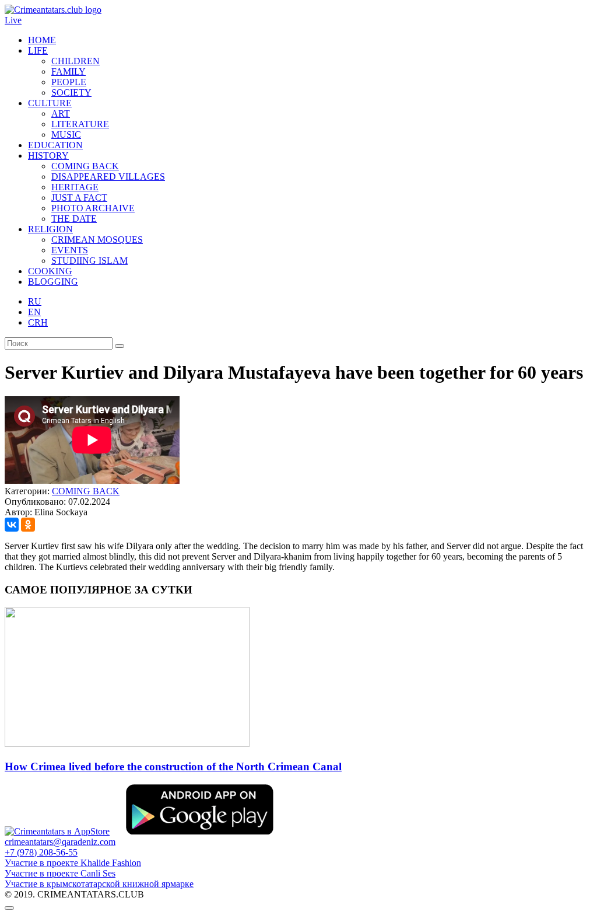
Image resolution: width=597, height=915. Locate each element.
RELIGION (50, 229)
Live (13, 20)
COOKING (50, 271)
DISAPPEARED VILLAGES (108, 176)
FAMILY (68, 71)
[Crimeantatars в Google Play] (199, 831)
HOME (42, 40)
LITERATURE (80, 124)
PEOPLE (68, 82)
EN (34, 312)
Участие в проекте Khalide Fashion (73, 863)
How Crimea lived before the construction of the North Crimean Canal (173, 766)
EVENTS (69, 250)
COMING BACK (85, 166)
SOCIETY (71, 92)
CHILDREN (75, 61)
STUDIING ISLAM (89, 261)
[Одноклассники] (28, 525)
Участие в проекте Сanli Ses (60, 873)
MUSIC (66, 134)
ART (60, 113)
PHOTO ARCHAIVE (93, 208)
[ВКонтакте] (12, 525)
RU (34, 301)
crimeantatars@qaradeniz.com (60, 842)
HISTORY (48, 155)
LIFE (38, 50)
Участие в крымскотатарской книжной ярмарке (99, 884)
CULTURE (50, 103)
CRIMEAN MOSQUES (97, 240)
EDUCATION (55, 145)
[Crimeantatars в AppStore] (57, 831)
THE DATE (74, 218)
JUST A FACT (79, 197)
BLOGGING (53, 282)
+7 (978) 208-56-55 (41, 852)
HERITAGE (75, 187)
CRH (38, 322)
